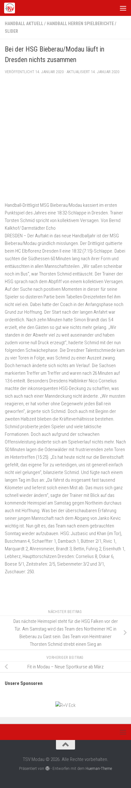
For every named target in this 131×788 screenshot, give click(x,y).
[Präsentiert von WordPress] (47, 768)
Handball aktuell (24, 23)
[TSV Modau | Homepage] (11, 8)
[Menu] (123, 8)
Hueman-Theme (99, 768)
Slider (11, 31)
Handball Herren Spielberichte (80, 23)
